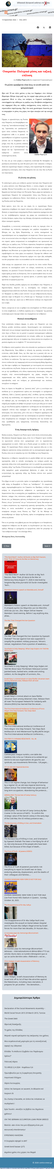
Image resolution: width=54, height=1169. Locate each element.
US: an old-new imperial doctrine (16, 767)
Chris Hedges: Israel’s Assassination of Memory (21, 961)
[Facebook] (38, 27)
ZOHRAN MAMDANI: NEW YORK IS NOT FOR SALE (22, 879)
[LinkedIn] (50, 27)
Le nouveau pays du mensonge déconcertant (21, 933)
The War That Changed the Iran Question (19, 620)
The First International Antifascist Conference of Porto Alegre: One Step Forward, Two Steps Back (24, 710)
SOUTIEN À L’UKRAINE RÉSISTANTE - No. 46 (20, 739)
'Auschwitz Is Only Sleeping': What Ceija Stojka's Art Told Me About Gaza (26, 649)
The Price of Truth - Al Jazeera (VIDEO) (18, 851)
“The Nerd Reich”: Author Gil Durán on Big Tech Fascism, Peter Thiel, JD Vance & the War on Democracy (25, 558)
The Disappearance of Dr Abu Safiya (17, 905)
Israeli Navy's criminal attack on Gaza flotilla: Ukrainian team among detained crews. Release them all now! (26, 680)
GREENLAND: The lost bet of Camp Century (20, 795)
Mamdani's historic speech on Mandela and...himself (23, 590)
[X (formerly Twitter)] (44, 27)
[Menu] (6, 12)
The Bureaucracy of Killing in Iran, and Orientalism (22, 823)
